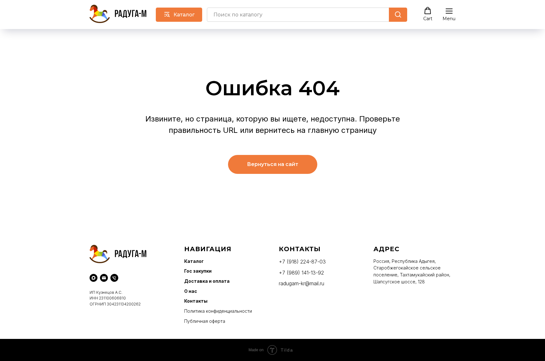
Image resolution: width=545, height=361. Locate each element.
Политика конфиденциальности (218, 311)
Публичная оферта (204, 321)
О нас (190, 291)
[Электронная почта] (104, 278)
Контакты (196, 301)
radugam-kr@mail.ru (301, 283)
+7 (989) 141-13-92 (301, 272)
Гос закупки (198, 271)
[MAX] (93, 278)
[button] (427, 14)
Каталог (194, 261)
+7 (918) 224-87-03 (302, 261)
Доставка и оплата (207, 281)
